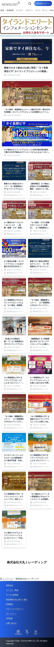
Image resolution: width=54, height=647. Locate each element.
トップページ (8, 579)
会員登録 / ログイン (43, 3)
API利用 (9, 618)
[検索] (29, 3)
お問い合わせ (11, 623)
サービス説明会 (12, 595)
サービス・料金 (12, 590)
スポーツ (29, 10)
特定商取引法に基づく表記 (16, 599)
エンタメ (19, 10)
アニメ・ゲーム (41, 10)
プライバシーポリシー (15, 609)
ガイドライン (11, 614)
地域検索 (10, 10)
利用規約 (9, 604)
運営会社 (9, 585)
